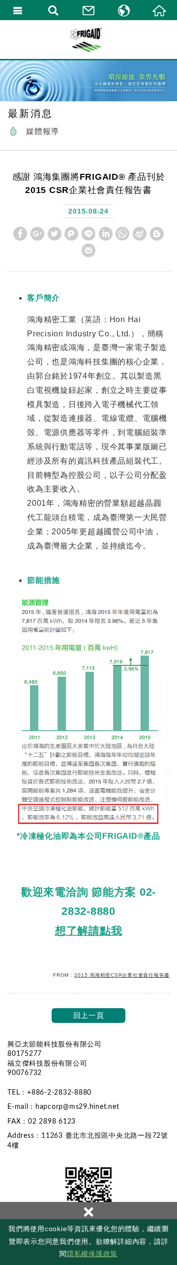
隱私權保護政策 (92, 1254)
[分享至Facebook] (20, 233)
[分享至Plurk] (71, 233)
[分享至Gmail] (88, 250)
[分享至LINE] (88, 233)
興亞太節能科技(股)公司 (88, 39)
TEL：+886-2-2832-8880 (49, 1092)
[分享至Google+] (37, 233)
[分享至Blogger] (156, 233)
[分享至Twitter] (54, 233)
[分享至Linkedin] (105, 233)
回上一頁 (88, 1015)
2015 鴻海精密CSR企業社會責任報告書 (122, 975)
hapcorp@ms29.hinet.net (77, 1106)
